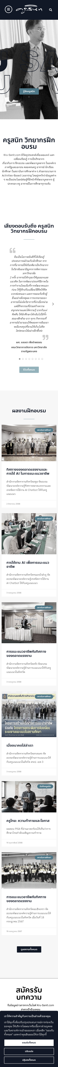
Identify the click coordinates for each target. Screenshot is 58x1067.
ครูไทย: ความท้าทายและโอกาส (27, 820)
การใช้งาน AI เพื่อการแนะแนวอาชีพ (27, 564)
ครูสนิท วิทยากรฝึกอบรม (29, 143)
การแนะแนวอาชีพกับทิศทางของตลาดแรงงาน (26, 653)
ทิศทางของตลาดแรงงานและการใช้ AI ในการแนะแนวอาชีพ (27, 471)
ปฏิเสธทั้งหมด (29, 1060)
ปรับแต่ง (29, 1051)
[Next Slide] (53, 304)
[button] (50, 10)
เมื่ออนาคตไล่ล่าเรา (19, 745)
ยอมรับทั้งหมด (29, 1042)
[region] (29, 1039)
